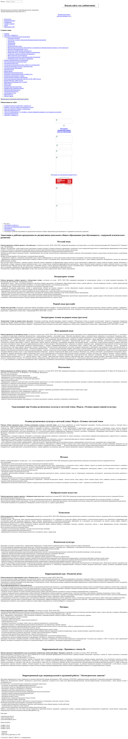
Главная (6, 33)
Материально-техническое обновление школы (14, 99)
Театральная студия (10, 93)
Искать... (3, 1)
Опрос (6, 25)
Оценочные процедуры (11, 63)
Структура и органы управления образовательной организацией (27, 40)
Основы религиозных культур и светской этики (18, 66)
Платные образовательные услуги (18, 49)
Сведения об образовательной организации (17, 36)
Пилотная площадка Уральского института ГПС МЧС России (22, 79)
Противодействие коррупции (13, 86)
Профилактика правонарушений (14, 88)
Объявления (7, 22)
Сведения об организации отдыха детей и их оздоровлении (22, 65)
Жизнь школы (8, 71)
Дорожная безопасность (11, 91)
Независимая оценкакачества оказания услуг (64, 15)
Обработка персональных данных (14, 76)
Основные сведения (14, 38)
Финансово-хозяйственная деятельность (20, 51)
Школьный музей (9, 27)
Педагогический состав (15, 46)
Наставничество (9, 69)
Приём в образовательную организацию (16, 60)
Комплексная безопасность (12, 90)
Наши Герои (7, 83)
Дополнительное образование (13, 68)
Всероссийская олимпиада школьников (16, 77)
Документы (11, 41)
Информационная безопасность (13, 72)
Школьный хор (8, 94)
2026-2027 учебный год (11, 35)
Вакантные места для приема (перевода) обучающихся (24, 52)
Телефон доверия (9, 23)
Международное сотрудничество (17, 55)
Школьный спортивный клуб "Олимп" (15, 82)
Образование (11, 43)
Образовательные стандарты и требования (20, 58)
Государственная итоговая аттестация (15, 61)
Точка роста (7, 19)
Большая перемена (9, 20)
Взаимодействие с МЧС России (13, 80)
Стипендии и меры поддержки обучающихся (21, 54)
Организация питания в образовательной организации (24, 57)
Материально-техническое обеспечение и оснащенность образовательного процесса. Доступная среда (38, 47)
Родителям (7, 85)
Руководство (11, 44)
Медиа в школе (8, 96)
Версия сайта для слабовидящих (80, 5)
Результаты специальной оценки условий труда (18, 74)
